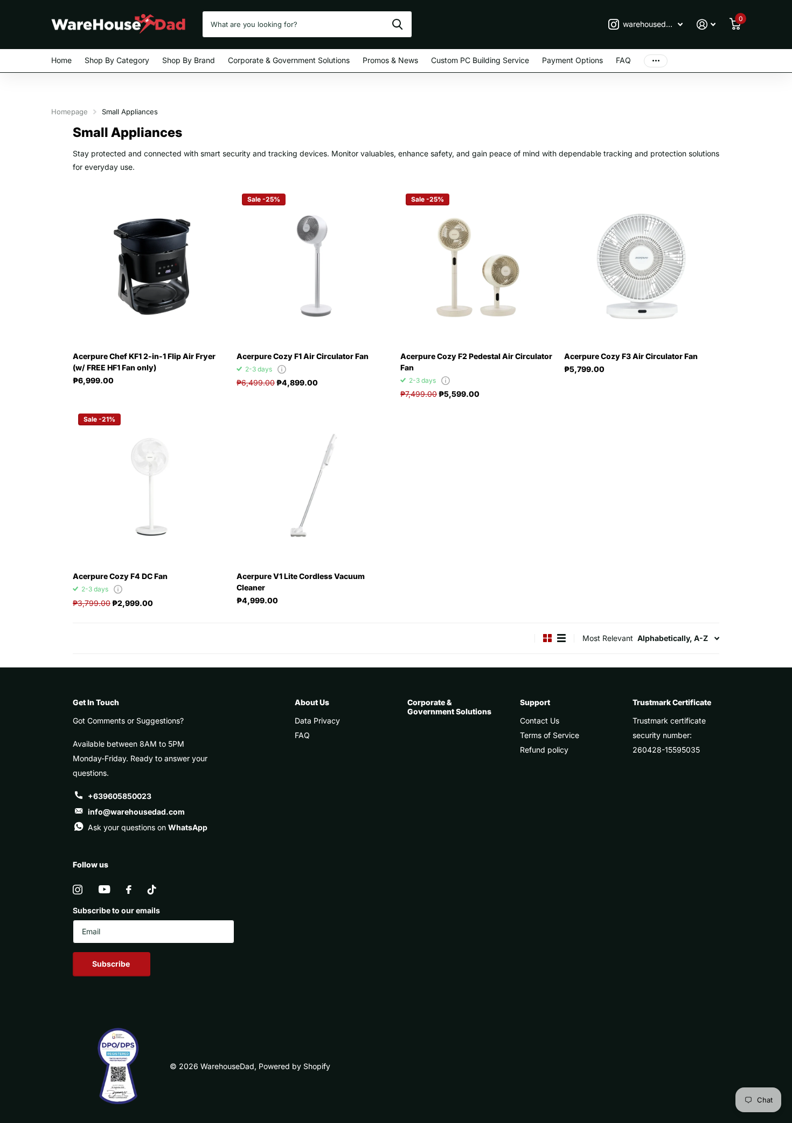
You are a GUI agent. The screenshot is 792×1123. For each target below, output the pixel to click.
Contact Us (539, 720)
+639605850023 (119, 796)
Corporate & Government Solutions (289, 60)
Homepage (69, 111)
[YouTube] (104, 889)
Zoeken (397, 24)
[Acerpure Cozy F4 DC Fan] (150, 485)
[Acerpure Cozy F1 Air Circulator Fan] (314, 265)
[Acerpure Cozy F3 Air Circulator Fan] (641, 265)
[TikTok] (152, 889)
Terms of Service (549, 735)
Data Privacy (317, 720)
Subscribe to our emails (116, 910)
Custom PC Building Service (480, 60)
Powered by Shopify (294, 1066)
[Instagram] (77, 889)
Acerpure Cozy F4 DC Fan (120, 576)
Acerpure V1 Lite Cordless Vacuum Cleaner (301, 581)
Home (61, 60)
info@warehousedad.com (136, 811)
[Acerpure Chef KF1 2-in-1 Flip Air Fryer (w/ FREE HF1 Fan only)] (150, 265)
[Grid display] (547, 638)
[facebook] (128, 889)
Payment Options (572, 60)
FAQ (623, 60)
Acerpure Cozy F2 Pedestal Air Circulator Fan (476, 362)
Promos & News (390, 60)
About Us (312, 702)
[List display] (561, 638)
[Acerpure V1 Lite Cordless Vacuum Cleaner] (314, 485)
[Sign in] (706, 24)
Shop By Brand (188, 60)
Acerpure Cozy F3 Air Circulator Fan (631, 356)
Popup (281, 369)
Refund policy (544, 749)
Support (535, 702)
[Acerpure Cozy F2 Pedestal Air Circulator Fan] (477, 265)
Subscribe (111, 963)
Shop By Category (117, 60)
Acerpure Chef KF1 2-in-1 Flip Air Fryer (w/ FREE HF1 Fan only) (144, 362)
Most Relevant (607, 638)
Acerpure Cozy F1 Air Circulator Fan (303, 356)
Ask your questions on (147, 827)
